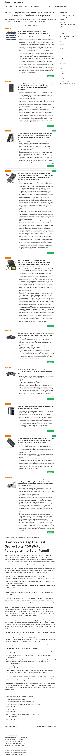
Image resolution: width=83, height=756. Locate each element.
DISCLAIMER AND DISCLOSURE (60, 6)
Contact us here (32, 687)
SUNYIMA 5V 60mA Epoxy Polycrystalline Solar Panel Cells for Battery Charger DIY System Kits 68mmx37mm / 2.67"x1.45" (36, 334)
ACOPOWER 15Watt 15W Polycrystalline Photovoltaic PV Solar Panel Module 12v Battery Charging (36, 407)
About (61, 41)
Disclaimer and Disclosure (67, 36)
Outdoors (62, 73)
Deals (20, 6)
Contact (62, 44)
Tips (61, 66)
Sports (61, 68)
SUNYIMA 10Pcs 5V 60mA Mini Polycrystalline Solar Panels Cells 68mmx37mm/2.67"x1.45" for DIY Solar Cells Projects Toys (35, 371)
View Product (50, 76)
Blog (16, 6)
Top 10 (30, 6)
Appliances (63, 63)
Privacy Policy (63, 39)
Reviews (11, 6)
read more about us (49, 687)
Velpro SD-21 (63, 22)
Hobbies (62, 71)
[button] (39, 6)
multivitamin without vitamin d (68, 15)
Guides (25, 6)
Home (6, 6)
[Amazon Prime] (52, 74)
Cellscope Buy (63, 29)
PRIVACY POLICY (64, 81)
